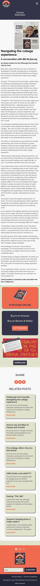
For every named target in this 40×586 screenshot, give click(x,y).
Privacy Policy (17, 576)
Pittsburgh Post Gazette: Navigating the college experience (18, 399)
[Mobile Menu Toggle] (37, 3)
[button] (16, 382)
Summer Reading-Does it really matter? (19, 520)
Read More (11, 415)
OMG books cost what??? (19, 473)
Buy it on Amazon (20, 315)
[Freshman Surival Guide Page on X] (24, 549)
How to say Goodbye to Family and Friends (18, 426)
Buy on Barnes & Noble (20, 320)
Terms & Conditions (30, 576)
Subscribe (30, 570)
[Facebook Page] (16, 549)
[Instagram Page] (20, 549)
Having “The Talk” (15, 496)
